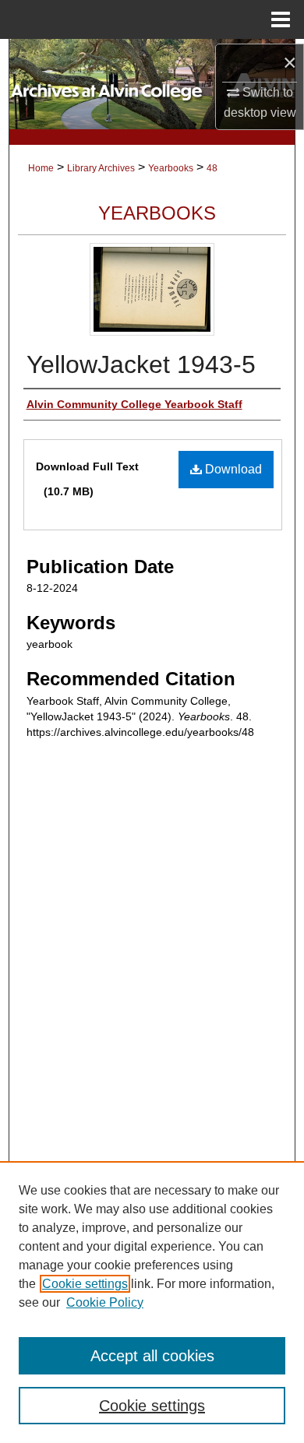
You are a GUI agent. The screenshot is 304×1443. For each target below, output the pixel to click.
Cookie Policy (104, 1302)
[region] (152, 1302)
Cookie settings (85, 1283)
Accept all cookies (152, 1355)
